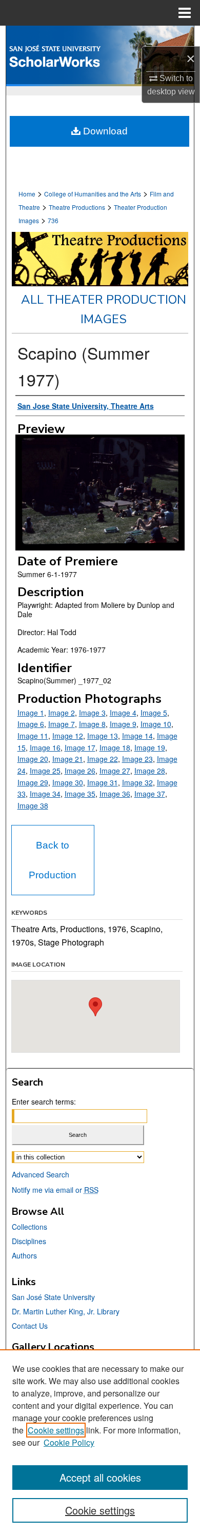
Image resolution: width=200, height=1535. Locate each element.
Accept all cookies (100, 1477)
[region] (100, 1442)
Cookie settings (56, 1430)
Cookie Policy (69, 1442)
